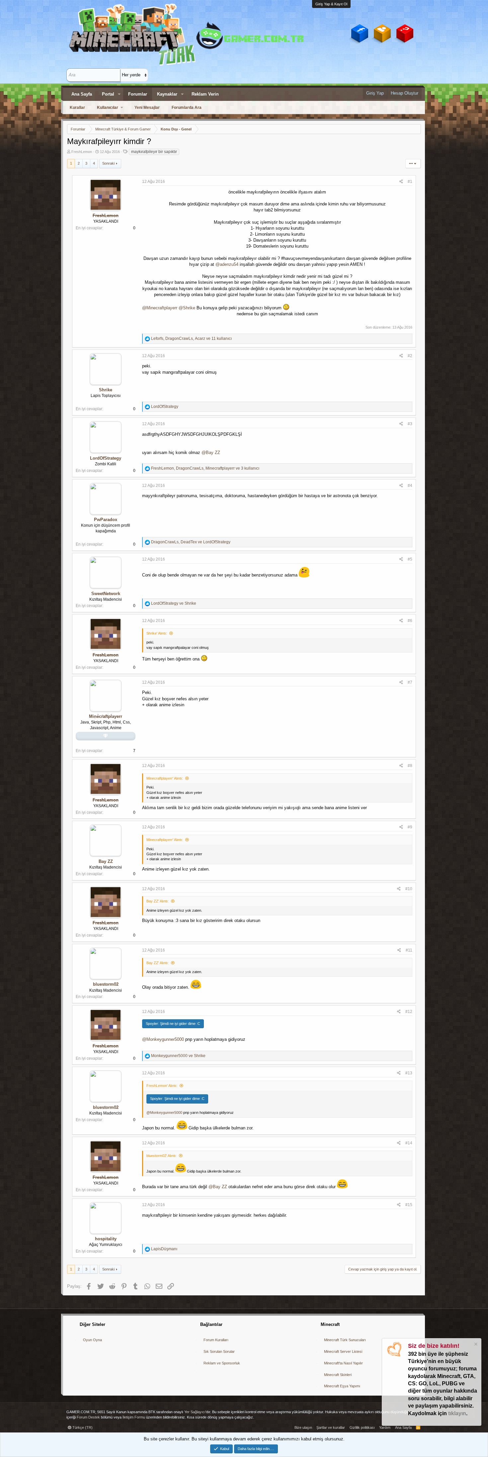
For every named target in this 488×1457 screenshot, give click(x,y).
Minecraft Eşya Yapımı (342, 1386)
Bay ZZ (106, 861)
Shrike (105, 389)
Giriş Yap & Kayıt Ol (331, 4)
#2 (410, 355)
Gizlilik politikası (362, 1427)
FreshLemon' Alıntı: (161, 1086)
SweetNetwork (105, 593)
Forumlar (137, 94)
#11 (409, 950)
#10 (408, 888)
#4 (410, 485)
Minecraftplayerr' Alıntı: (164, 778)
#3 (410, 424)
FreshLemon (81, 152)
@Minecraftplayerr (159, 307)
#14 (408, 1143)
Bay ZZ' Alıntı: (157, 901)
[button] (119, 94)
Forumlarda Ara (187, 107)
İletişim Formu (133, 1417)
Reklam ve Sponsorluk (221, 1363)
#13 (408, 1073)
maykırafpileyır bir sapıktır (154, 151)
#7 (410, 682)
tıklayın (457, 1413)
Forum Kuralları (215, 1340)
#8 (410, 765)
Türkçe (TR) (82, 1427)
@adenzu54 (226, 264)
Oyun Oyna (92, 1340)
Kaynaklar (167, 94)
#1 (410, 181)
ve (173, 603)
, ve (190, 542)
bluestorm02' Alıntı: (161, 1156)
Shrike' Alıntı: (156, 633)
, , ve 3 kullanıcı (205, 468)
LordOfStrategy (105, 458)
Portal (108, 94)
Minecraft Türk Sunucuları (345, 1340)
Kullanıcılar (107, 107)
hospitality (106, 1238)
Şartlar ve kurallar (330, 1427)
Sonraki (108, 163)
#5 (410, 559)
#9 (410, 827)
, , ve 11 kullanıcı (191, 338)
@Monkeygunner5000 (163, 1039)
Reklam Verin (205, 94)
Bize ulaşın (303, 1427)
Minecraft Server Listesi (343, 1351)
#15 (408, 1204)
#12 (408, 1011)
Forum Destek (88, 1417)
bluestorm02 (106, 984)
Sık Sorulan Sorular (219, 1351)
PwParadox (105, 519)
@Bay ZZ (211, 452)
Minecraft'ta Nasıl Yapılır (343, 1363)
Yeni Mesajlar (147, 107)
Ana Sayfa (81, 94)
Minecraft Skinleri (338, 1375)
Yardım (384, 1427)
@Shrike (187, 307)
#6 (410, 620)
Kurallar (77, 107)
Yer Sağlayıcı (194, 1412)
